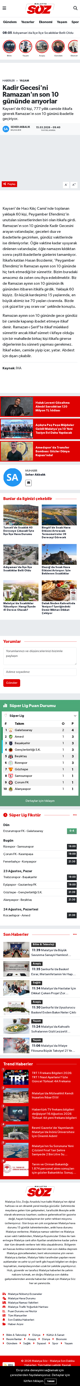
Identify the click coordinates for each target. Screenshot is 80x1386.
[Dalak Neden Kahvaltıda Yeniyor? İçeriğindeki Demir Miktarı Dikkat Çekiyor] (59, 590)
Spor (75, 22)
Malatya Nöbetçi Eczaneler (25, 1294)
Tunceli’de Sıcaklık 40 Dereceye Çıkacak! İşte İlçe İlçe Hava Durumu (18, 531)
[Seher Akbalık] (12, 477)
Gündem (10, 22)
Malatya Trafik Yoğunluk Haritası (28, 1306)
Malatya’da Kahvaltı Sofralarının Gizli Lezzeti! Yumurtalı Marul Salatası (50, 1029)
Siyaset (41, 1343)
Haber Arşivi (15, 1324)
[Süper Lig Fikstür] (75, 815)
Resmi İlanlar (14, 1339)
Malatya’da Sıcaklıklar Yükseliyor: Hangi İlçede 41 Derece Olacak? (19, 606)
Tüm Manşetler (17, 1315)
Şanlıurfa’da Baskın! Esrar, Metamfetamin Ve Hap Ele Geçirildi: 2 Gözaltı (52, 972)
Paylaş (12, 184)
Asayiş (37, 964)
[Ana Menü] (4, 8)
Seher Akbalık (35, 474)
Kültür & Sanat (55, 1335)
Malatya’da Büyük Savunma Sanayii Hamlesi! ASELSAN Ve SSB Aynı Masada (52, 953)
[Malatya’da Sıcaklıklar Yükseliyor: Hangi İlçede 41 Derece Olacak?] (20, 590)
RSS (10, 1365)
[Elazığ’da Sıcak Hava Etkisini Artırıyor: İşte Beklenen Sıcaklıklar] (59, 554)
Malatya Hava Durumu (22, 1298)
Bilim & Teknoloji (43, 944)
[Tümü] (75, 934)
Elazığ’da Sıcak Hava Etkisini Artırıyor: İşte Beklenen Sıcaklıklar (56, 570)
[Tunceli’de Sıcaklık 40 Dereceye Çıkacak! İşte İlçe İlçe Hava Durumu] (20, 515)
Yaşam (62, 22)
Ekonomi (45, 22)
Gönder (11, 683)
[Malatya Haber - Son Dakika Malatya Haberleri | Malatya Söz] (39, 8)
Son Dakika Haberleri (21, 1319)
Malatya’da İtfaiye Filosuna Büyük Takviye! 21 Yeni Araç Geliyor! (53, 1048)
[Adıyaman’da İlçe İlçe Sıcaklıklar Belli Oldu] (20, 554)
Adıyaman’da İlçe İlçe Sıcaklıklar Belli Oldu (38, 33)
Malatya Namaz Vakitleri (23, 1302)
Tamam (50, 1381)
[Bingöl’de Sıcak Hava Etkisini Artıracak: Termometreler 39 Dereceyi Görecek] (59, 515)
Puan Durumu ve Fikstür (22, 1311)
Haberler (9, 80)
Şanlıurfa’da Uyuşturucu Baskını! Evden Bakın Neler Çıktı (53, 1010)
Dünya (36, 1335)
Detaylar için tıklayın (40, 801)
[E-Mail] (28, 483)
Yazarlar (27, 22)
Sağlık (37, 983)
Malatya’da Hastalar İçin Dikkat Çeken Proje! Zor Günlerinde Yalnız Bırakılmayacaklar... (53, 991)
